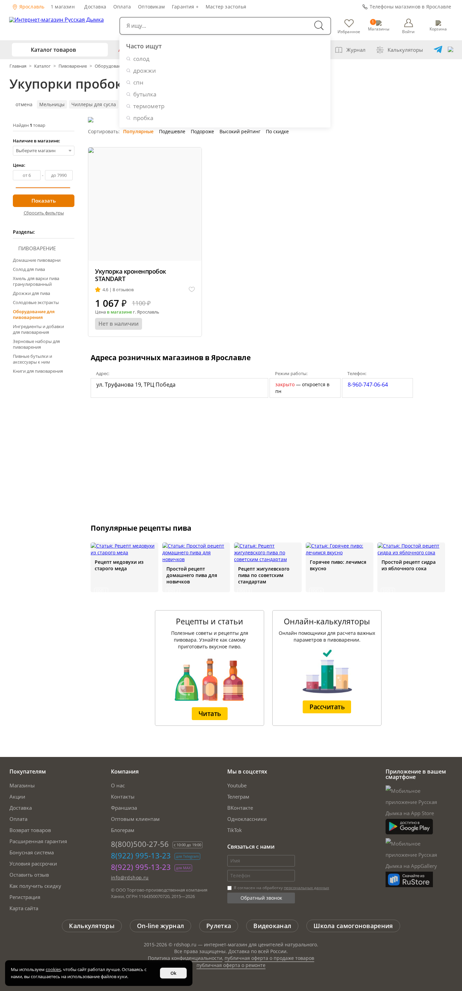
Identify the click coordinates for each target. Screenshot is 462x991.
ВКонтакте (240, 807)
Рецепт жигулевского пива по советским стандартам (264, 575)
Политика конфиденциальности (185, 958)
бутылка (144, 94)
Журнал (356, 49)
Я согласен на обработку (281, 888)
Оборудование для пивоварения (33, 314)
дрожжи (144, 70)
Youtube (237, 785)
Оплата (122, 6)
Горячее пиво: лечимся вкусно (338, 565)
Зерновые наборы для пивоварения (36, 344)
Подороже (202, 131)
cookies (53, 969)
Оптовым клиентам (135, 818)
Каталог (42, 66)
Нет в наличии (118, 323)
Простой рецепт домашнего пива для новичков (191, 575)
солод (141, 59)
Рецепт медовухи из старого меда (119, 565)
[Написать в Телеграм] (438, 50)
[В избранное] (192, 290)
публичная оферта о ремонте (231, 965)
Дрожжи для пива (31, 293)
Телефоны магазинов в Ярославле (411, 6)
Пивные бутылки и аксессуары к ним (32, 359)
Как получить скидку (35, 885)
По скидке (277, 131)
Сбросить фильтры (44, 213)
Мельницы (52, 104)
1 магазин (63, 6)
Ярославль (31, 6)
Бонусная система (31, 852)
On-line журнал (160, 926)
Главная (18, 66)
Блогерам (122, 830)
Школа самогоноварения (353, 926)
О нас (118, 785)
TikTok (234, 830)
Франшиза (124, 807)
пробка (143, 118)
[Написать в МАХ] (450, 50)
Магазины (22, 785)
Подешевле (172, 131)
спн (138, 82)
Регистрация (24, 897)
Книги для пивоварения (38, 371)
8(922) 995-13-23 (141, 855)
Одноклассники (247, 818)
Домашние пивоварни (37, 260)
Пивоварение (73, 66)
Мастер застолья (226, 6)
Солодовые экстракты (36, 302)
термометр (148, 106)
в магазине (119, 312)
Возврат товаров (30, 830)
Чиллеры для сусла (93, 104)
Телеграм (238, 796)
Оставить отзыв (29, 874)
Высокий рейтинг (240, 131)
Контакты (123, 796)
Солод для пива (29, 269)
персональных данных (306, 888)
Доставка (95, 6)
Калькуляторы (405, 49)
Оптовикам (151, 6)
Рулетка (218, 926)
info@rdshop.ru (130, 877)
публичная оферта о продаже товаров (269, 958)
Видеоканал (272, 926)
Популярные (138, 131)
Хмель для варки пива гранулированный (36, 281)
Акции (17, 796)
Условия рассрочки (33, 863)
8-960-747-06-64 (368, 384)
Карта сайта (23, 908)
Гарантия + (185, 6)
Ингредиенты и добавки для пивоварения (38, 329)
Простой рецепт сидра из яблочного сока (409, 565)
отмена (24, 104)
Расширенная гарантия (38, 841)
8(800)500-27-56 (140, 844)
